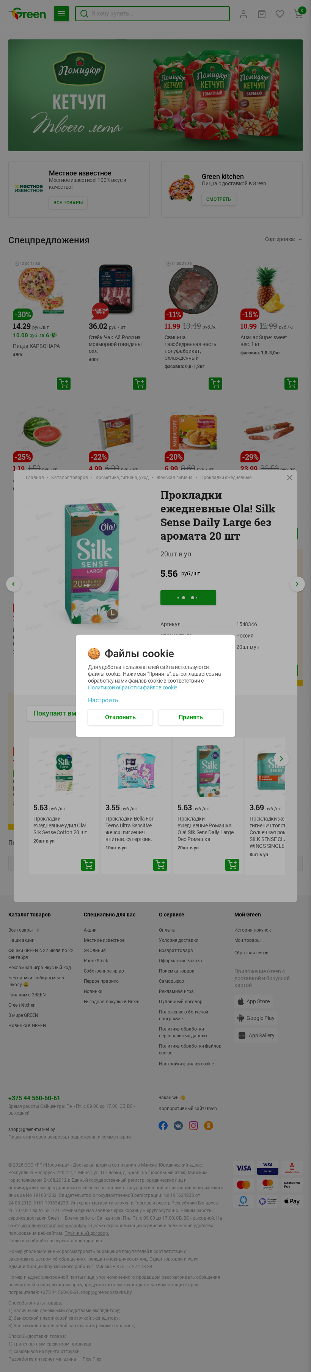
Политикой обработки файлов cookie (132, 687)
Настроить (103, 700)
